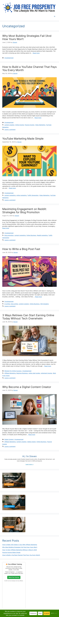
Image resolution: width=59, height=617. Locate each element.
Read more (36, 53)
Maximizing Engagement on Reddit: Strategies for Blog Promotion (24, 210)
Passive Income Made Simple (11, 552)
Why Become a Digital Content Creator (26, 387)
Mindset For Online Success (13, 371)
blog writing (14, 304)
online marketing (21, 195)
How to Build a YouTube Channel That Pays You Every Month (21, 555)
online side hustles (34, 373)
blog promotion (9, 235)
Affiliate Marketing (10, 373)
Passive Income (29, 125)
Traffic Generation (32, 195)
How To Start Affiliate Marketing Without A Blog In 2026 (19, 550)
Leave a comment (9, 129)
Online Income (19, 125)
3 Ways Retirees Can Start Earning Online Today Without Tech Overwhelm (28, 317)
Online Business (31, 235)
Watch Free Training (14, 577)
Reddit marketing (42, 235)
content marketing (10, 195)
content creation (9, 125)
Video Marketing (40, 125)
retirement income (46, 373)
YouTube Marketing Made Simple (22, 138)
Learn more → (29, 464)
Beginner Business (22, 373)
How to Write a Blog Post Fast (21, 249)
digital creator (31, 442)
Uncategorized (8, 58)
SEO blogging (44, 304)
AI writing (7, 304)
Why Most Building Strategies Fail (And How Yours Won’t (19, 547)
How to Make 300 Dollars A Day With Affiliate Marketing (19, 544)
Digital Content (9, 439)
